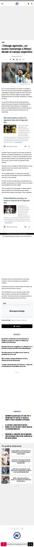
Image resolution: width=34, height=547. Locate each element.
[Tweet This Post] (13, 59)
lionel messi (24, 320)
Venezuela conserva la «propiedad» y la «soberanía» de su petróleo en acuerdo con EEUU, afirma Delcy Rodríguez (17, 347)
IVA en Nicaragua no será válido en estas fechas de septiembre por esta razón (15, 353)
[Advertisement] (17, 23)
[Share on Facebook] (10, 59)
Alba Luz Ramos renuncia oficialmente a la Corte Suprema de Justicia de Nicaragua (15, 359)
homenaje (18, 320)
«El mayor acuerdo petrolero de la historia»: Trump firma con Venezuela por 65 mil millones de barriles (17, 365)
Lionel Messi (5, 92)
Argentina (13, 320)
